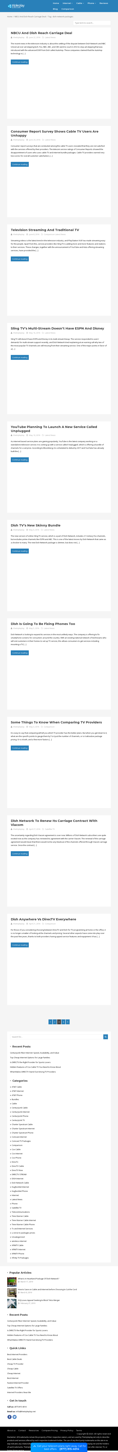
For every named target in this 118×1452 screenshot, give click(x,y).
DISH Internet (17, 1178)
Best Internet (12, 1378)
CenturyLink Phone (20, 1116)
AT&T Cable (17, 1087)
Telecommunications (21, 1212)
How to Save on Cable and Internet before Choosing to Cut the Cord (47, 1289)
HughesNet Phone (20, 1191)
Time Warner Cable (20, 1216)
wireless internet (19, 1241)
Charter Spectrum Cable (22, 1124)
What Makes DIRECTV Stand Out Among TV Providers (33, 1071)
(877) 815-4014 (69, 1449)
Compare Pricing (50, 1430)
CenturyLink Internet (20, 1112)
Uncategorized (18, 1237)
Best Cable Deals (14, 1359)
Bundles (15, 1099)
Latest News (50, 37)
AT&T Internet (18, 1091)
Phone (91, 3)
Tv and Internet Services (22, 1228)
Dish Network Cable (20, 1182)
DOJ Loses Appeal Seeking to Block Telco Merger (39, 1300)
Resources (34, 1430)
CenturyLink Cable (20, 1107)
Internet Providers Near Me (19, 1392)
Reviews (104, 3)
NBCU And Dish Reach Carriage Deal (30, 16)
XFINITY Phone (18, 1253)
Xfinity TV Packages (20, 1257)
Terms (79, 1430)
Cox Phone (16, 1157)
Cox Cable (16, 1149)
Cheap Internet (13, 1373)
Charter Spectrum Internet (23, 1128)
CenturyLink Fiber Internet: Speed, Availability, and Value (34, 1052)
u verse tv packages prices (23, 1232)
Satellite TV (50, 829)
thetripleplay (18, 37)
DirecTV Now (17, 1170)
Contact (22, 1430)
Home (56, 3)
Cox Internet (17, 1153)
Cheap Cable (12, 1368)
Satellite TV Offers (15, 1387)
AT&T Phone (17, 1095)
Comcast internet (19, 1137)
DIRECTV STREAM (19, 1174)
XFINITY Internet (18, 1249)
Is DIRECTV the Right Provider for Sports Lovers (30, 1062)
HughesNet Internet (20, 1187)
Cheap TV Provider (15, 1364)
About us (11, 1430)
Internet (67, 3)
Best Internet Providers (17, 1354)
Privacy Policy (66, 1430)
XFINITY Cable (17, 1245)
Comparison (67, 9)
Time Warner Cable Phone (23, 1224)
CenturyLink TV (18, 1120)
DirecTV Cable (18, 1166)
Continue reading (19, 62)
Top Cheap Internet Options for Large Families (30, 1057)
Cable (79, 3)
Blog (55, 9)
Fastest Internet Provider (18, 1383)
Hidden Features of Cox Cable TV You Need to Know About (35, 1067)
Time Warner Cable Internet (24, 1220)
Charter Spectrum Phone (22, 1132)
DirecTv (15, 1162)
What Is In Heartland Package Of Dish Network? (38, 1278)
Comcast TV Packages (21, 1141)
